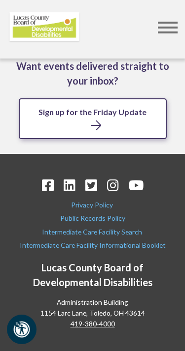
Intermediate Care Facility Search (93, 232)
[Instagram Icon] (113, 185)
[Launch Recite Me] (22, 329)
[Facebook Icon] (48, 185)
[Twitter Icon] (91, 185)
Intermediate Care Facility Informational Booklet (93, 245)
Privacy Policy (92, 205)
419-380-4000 (93, 324)
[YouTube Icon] (136, 185)
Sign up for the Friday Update (92, 112)
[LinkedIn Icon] (69, 185)
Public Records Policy (92, 218)
